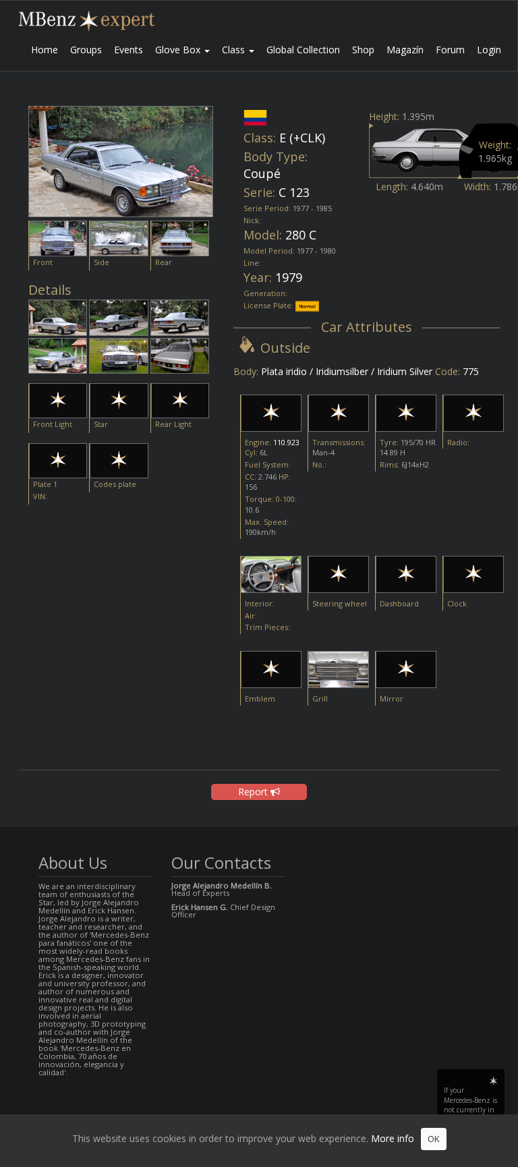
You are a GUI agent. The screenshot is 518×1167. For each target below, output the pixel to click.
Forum (450, 49)
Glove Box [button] (179, 49)
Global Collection (303, 49)
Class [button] (235, 49)
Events (128, 49)
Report (254, 791)
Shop (363, 49)
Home (44, 49)
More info (392, 1138)
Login (489, 49)
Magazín (405, 49)
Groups (86, 49)
